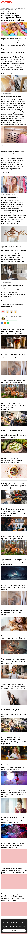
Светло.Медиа (3, 6)
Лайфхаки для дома (11, 6)
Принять (14, 930)
